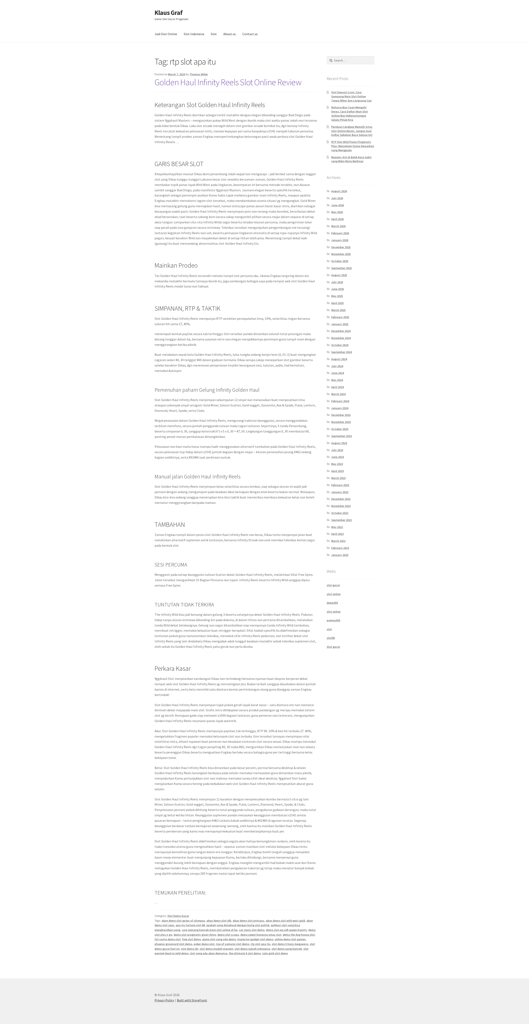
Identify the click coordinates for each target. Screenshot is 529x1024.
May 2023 (337, 464)
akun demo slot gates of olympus (183, 920)
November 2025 (341, 254)
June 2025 (337, 289)
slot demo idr (189, 949)
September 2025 (341, 268)
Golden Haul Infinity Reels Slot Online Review (228, 82)
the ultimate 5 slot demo (245, 953)
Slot (214, 34)
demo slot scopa (228, 935)
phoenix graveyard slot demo (173, 944)
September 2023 (341, 436)
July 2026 (337, 198)
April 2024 (337, 387)
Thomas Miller (198, 74)
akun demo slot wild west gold (285, 920)
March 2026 (338, 226)
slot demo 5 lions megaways (290, 944)
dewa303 (332, 603)
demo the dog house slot (299, 935)
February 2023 (340, 485)
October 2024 (339, 345)
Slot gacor (333, 647)
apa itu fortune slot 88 (190, 925)
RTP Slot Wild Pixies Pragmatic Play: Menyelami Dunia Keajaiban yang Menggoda (352, 146)
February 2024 (340, 401)
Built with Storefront (192, 1000)
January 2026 (339, 240)
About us (229, 34)
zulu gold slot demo (275, 953)
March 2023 (338, 478)
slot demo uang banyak (287, 949)
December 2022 (340, 499)
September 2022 (341, 520)
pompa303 (333, 620)
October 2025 (339, 261)
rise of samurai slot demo (232, 944)
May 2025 (337, 296)
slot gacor (333, 585)
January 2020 (339, 555)
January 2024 (339, 408)
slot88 (331, 638)
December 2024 (340, 331)
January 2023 (339, 492)
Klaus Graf (168, 12)
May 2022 (337, 527)
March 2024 (338, 394)
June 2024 (337, 373)
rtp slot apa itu (260, 944)
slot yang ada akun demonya (208, 953)
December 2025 (340, 247)
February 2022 (340, 548)
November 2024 (341, 338)
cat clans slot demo (251, 930)
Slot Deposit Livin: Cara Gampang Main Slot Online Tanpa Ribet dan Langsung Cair (351, 96)
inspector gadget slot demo (255, 939)
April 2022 (337, 534)
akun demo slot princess (248, 920)
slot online (334, 594)
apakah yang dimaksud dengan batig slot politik (237, 925)
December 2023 (340, 415)
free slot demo (191, 939)
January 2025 (339, 324)
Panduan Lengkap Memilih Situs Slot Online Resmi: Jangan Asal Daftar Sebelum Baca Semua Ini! (351, 131)
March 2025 (338, 310)
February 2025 (340, 317)
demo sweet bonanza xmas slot (260, 935)
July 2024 (337, 366)
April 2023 (337, 471)
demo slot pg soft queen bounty (286, 930)
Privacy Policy (164, 1000)
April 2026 (337, 219)
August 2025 (339, 275)
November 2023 (341, 422)
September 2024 (341, 352)
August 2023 (339, 443)
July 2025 (337, 282)
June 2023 (337, 457)
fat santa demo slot (168, 939)
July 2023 (337, 450)
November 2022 (341, 506)
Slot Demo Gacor (178, 916)
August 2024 (339, 359)
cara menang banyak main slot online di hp (209, 930)
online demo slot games (290, 939)
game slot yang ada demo (219, 939)
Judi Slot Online (166, 34)
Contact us (250, 34)
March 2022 (338, 541)
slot (329, 629)
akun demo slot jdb (218, 920)
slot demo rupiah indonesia (252, 949)
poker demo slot (204, 944)
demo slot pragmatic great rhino (195, 935)
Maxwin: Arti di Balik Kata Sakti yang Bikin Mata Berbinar (351, 159)
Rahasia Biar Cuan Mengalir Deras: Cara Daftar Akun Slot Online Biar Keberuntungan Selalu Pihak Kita (349, 113)
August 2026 (339, 191)
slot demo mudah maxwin (216, 949)
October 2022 (339, 513)
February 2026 (340, 233)
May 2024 (337, 380)
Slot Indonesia (194, 34)
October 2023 (339, 429)
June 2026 (337, 205)
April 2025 (337, 303)
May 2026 (337, 212)
